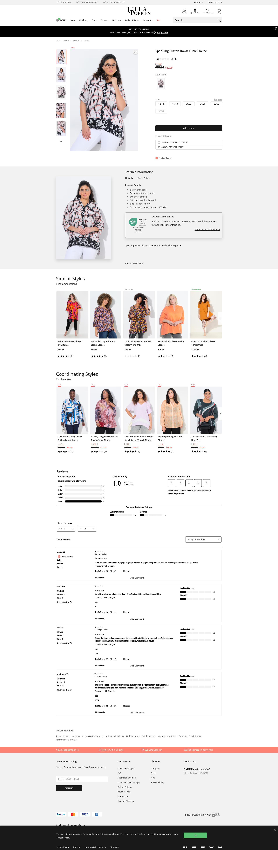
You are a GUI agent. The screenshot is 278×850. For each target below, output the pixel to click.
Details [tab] (129, 178)
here (67, 837)
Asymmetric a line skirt (67, 740)
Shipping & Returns (163, 136)
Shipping (114, 847)
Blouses (76, 40)
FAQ (119, 773)
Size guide (218, 99)
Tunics (86, 40)
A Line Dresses (63, 736)
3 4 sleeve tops (149, 736)
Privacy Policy (62, 847)
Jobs (153, 777)
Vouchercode (123, 791)
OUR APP (198, 2)
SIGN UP (69, 788)
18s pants (182, 736)
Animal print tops (166, 736)
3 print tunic (195, 736)
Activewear (77, 736)
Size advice (122, 796)
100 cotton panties (94, 736)
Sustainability (157, 782)
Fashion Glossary (125, 801)
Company (155, 768)
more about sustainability (207, 229)
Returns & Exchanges (95, 847)
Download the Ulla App (128, 782)
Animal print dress (115, 736)
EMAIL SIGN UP (215, 2)
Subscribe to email (126, 777)
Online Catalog (124, 787)
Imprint (77, 847)
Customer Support (126, 768)
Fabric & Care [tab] (144, 178)
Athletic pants (133, 736)
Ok (195, 835)
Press (153, 773)
